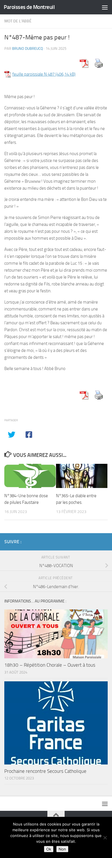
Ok (48, 849)
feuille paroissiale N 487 (33, 74)
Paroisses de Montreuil (29, 7)
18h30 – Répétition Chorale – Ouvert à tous (49, 665)
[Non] (105, 837)
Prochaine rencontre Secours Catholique (45, 771)
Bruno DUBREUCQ (27, 48)
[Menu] (105, 7)
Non (62, 849)
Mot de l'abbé (18, 21)
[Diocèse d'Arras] (95, 541)
